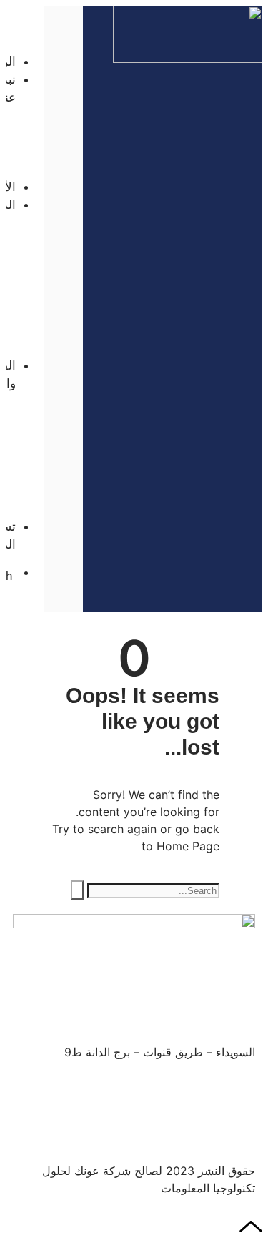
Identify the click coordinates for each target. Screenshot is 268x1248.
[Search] (77, 890)
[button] (25, 14)
